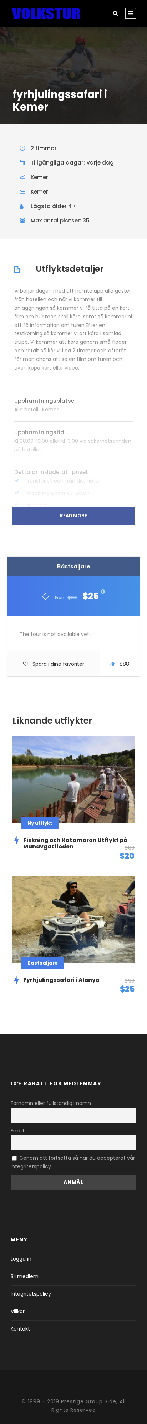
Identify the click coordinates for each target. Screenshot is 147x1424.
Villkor (18, 1311)
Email (17, 1130)
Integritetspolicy (31, 1293)
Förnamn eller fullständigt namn (51, 1103)
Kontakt (20, 1328)
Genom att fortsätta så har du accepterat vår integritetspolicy (73, 1162)
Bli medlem (25, 1276)
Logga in (21, 1258)
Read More (73, 516)
